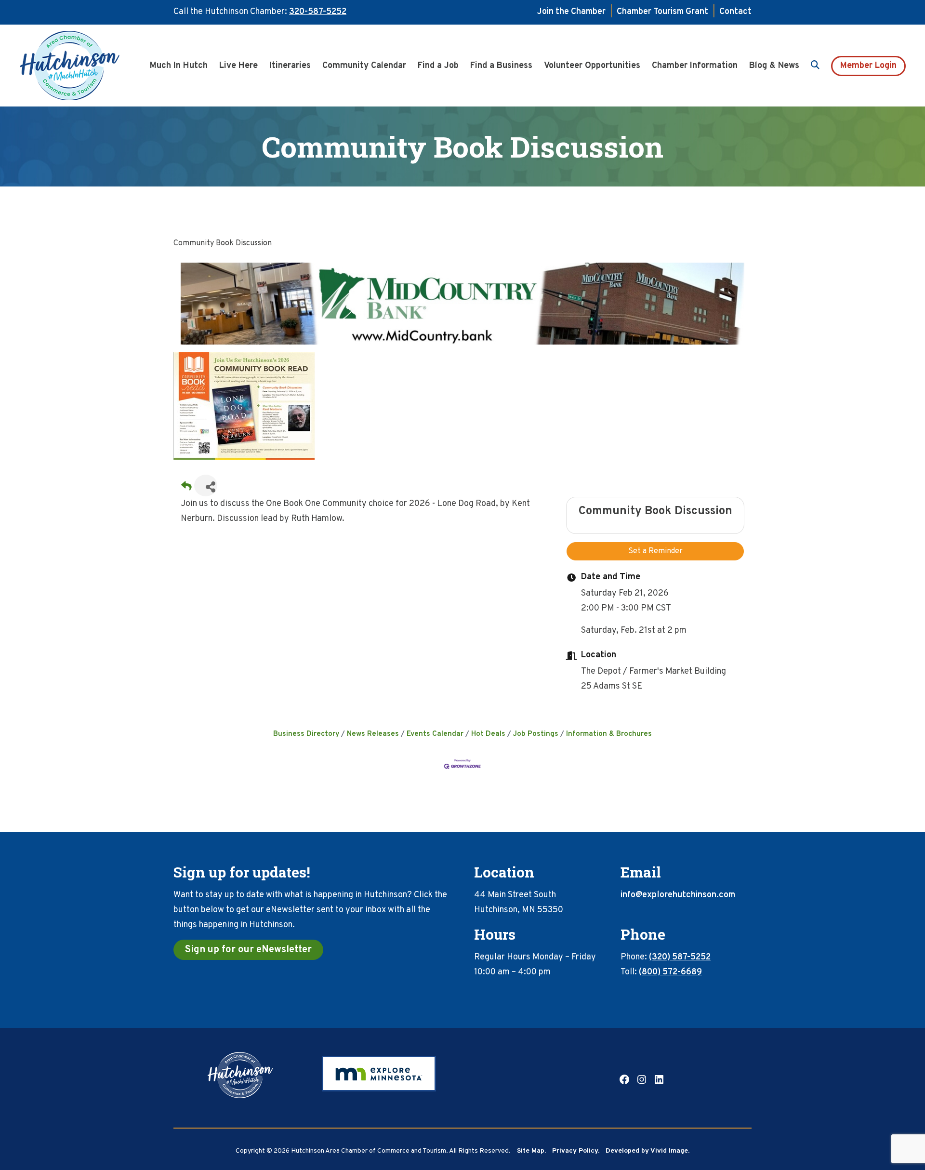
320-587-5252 (317, 11)
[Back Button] (186, 488)
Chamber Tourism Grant (662, 11)
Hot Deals (488, 734)
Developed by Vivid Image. (647, 1151)
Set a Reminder (655, 551)
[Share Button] (205, 485)
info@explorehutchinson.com (678, 895)
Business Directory (306, 734)
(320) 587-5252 (680, 957)
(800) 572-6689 (670, 972)
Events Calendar (435, 734)
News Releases (373, 734)
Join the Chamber (571, 11)
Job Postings (535, 734)
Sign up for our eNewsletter (248, 950)
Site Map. (531, 1151)
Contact (735, 11)
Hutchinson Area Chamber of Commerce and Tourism (84, 65)
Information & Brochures (609, 734)
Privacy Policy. (575, 1151)
